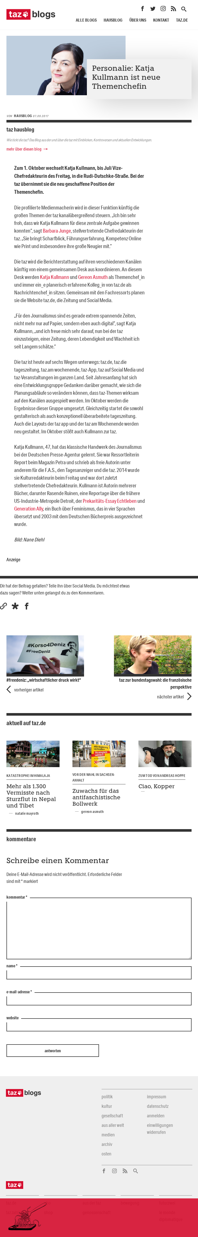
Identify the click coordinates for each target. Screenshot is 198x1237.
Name (12, 966)
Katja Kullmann (54, 277)
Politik (107, 1096)
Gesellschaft (112, 1115)
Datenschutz (157, 1106)
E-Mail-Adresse (19, 992)
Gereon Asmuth (93, 277)
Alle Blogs (86, 20)
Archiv (107, 1144)
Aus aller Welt (113, 1125)
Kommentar (16, 897)
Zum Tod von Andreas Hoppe (161, 775)
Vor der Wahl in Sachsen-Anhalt (93, 777)
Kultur (107, 1106)
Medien (108, 1134)
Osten (106, 1153)
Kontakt (161, 20)
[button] (15, 606)
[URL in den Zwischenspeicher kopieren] (3, 606)
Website (12, 1018)
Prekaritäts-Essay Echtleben (110, 501)
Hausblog (113, 20)
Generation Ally (28, 508)
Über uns (137, 20)
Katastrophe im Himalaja (28, 775)
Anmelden (155, 1115)
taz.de (182, 20)
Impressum (156, 1096)
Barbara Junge (57, 230)
